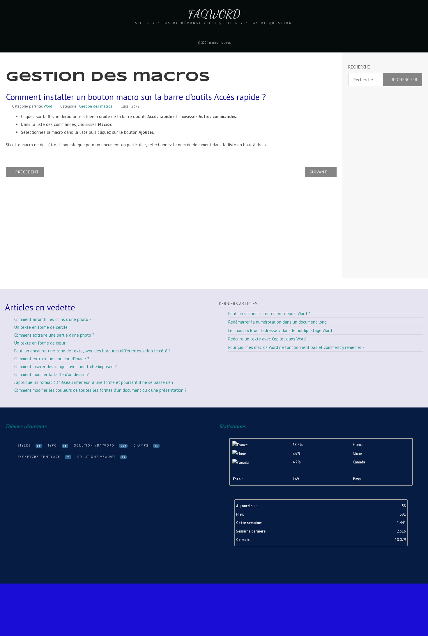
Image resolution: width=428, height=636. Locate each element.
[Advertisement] (371, 182)
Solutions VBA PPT (96, 457)
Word (48, 106)
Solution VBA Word (94, 445)
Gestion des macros (95, 106)
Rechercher (405, 79)
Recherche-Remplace (38, 457)
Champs (140, 445)
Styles (24, 445)
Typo (52, 445)
